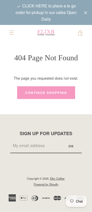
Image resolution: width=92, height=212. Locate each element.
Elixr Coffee (57, 178)
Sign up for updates (46, 133)
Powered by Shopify (46, 184)
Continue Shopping (46, 92)
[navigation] (11, 32)
